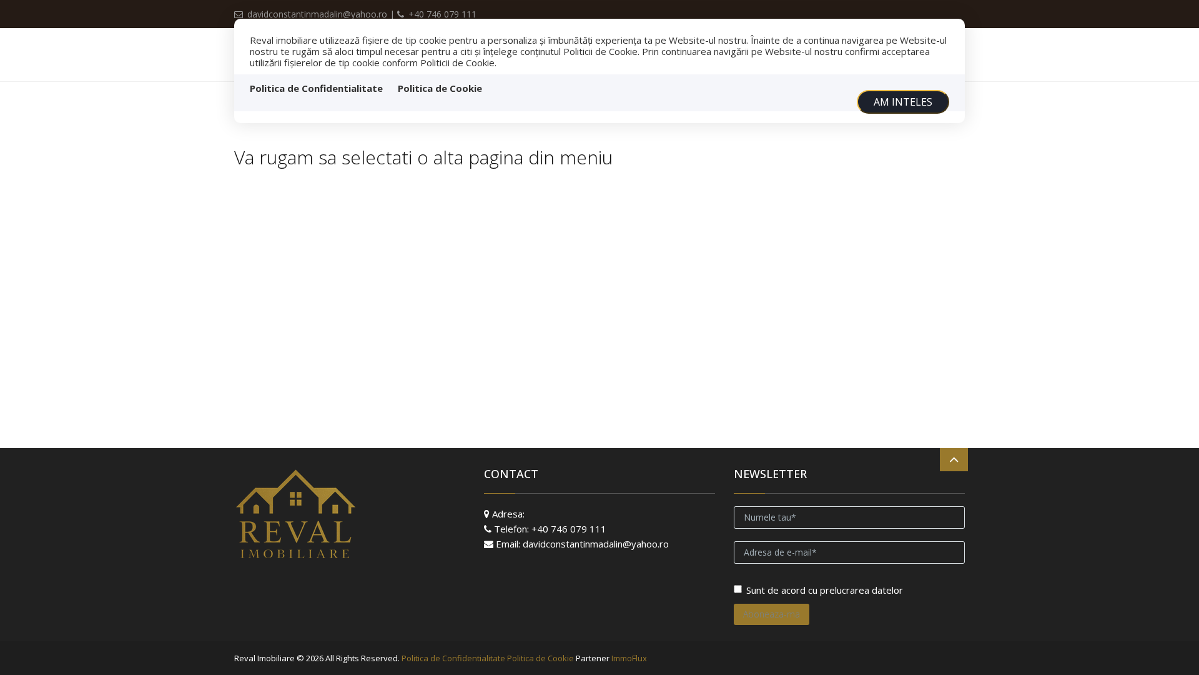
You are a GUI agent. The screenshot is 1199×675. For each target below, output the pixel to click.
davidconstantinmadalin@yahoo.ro (317, 14)
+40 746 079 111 (441, 14)
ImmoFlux (629, 658)
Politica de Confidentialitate (316, 88)
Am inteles (903, 102)
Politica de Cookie (440, 88)
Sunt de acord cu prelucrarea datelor (824, 590)
